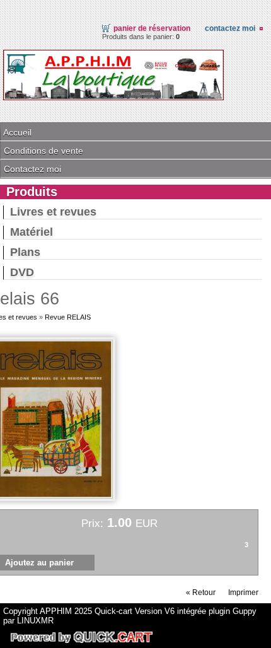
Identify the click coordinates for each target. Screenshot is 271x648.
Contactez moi (230, 28)
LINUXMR (35, 620)
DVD (22, 272)
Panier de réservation (151, 28)
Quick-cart (113, 611)
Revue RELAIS (68, 317)
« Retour (201, 592)
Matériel (31, 232)
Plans (25, 252)
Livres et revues (53, 211)
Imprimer (243, 592)
